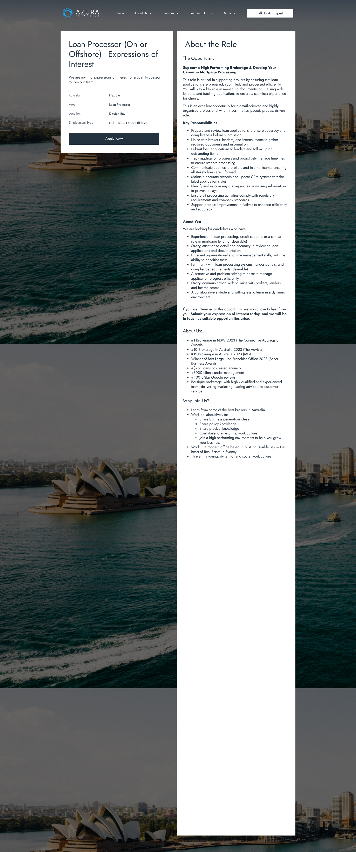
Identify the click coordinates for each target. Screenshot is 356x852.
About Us (140, 13)
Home (120, 13)
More (227, 13)
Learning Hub (199, 13)
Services (168, 13)
